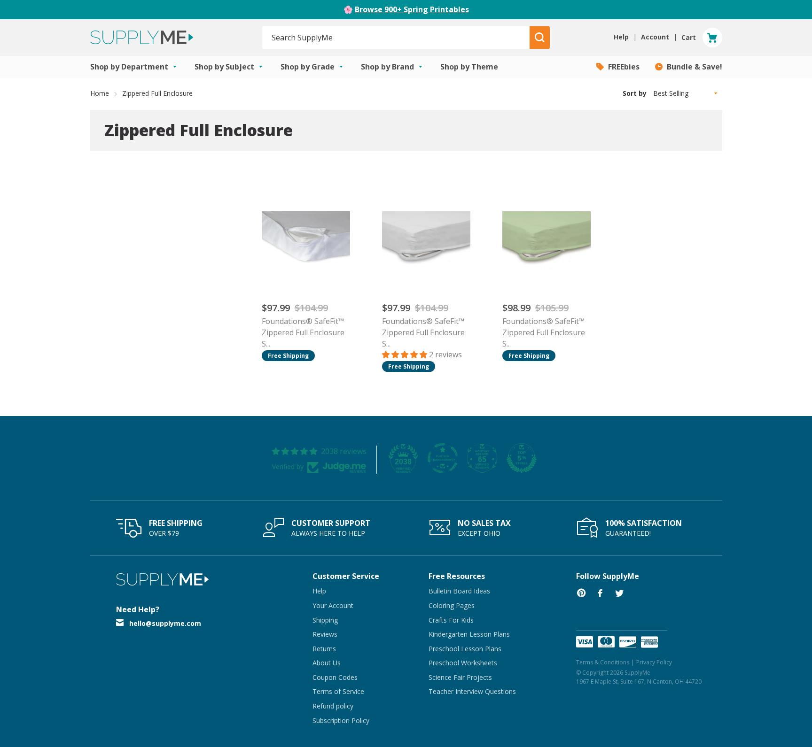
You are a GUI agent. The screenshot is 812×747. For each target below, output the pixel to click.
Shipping (325, 620)
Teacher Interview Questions (472, 691)
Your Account (332, 605)
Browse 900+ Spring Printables (412, 9)
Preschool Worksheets (463, 662)
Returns (324, 648)
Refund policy (332, 705)
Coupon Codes (335, 677)
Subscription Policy (340, 720)
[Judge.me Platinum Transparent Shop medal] (443, 458)
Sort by (635, 93)
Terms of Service (338, 691)
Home (99, 93)
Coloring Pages (452, 605)
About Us (326, 662)
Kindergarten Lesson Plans (469, 634)
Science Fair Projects (460, 677)
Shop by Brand (388, 67)
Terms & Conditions (602, 662)
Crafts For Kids (451, 620)
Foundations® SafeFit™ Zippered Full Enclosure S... (303, 332)
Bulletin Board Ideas (459, 590)
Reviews (324, 634)
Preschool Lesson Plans (465, 648)
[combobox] (396, 37)
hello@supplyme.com (165, 623)
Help (319, 590)
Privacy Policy (654, 662)
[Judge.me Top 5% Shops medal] (522, 458)
